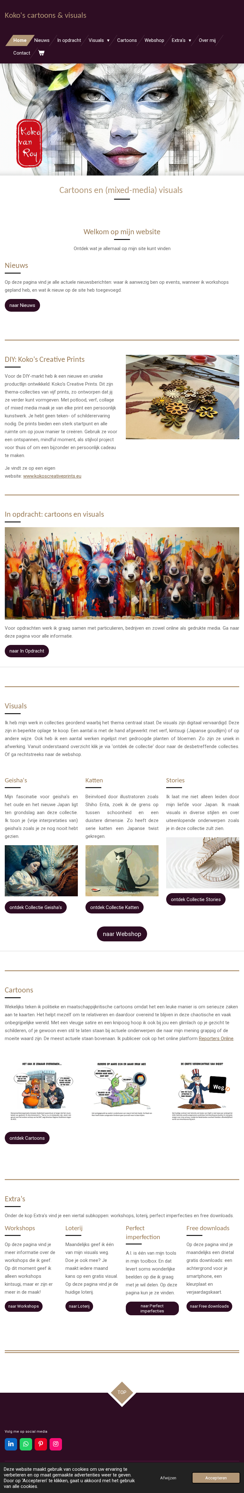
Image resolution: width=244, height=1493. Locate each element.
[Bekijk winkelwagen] (41, 53)
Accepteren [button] (216, 1477)
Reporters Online (216, 1038)
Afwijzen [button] (168, 1477)
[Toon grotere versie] (41, 870)
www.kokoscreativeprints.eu (52, 476)
